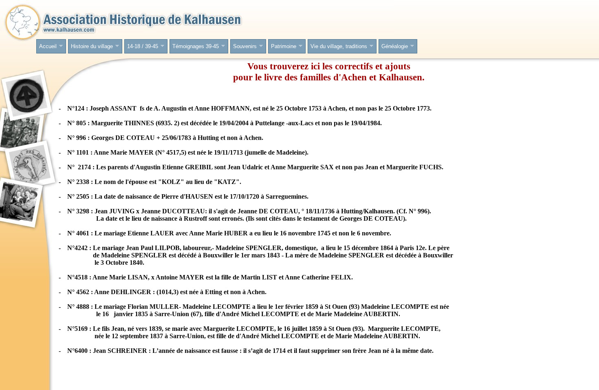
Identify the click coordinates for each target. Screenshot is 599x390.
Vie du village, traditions (337, 46)
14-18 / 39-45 (141, 46)
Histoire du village (90, 46)
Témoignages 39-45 (194, 46)
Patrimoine (282, 46)
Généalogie (393, 46)
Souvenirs (244, 46)
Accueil (47, 46)
